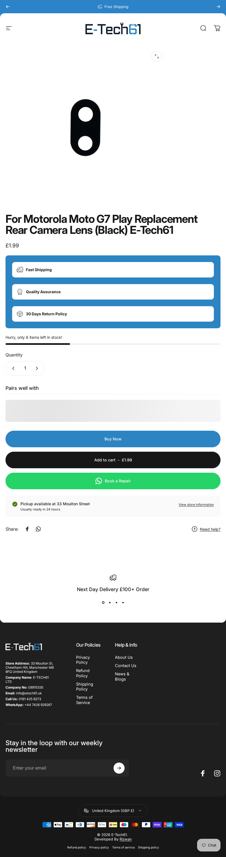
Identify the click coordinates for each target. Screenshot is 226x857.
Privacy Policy (83, 660)
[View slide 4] (123, 602)
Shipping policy (148, 847)
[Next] (218, 6)
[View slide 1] (103, 602)
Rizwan (126, 839)
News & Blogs (122, 676)
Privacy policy (99, 847)
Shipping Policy (84, 687)
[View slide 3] (116, 602)
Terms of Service (84, 700)
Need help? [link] (210, 529)
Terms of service (123, 847)
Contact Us (125, 665)
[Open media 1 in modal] (156, 56)
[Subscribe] (119, 768)
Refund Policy (83, 673)
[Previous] (8, 6)
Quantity (14, 355)
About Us (124, 657)
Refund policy (76, 847)
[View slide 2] (109, 602)
